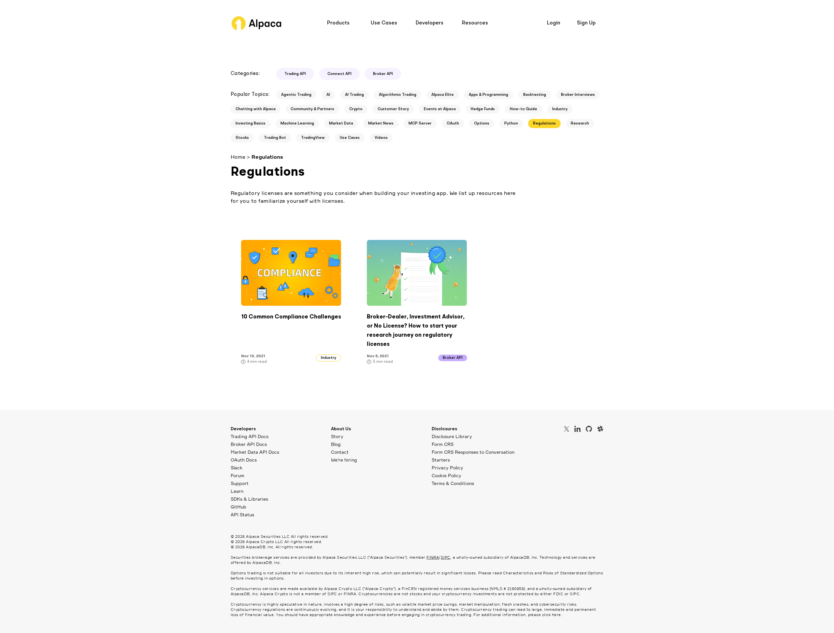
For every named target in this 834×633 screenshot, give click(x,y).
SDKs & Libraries (249, 499)
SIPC (446, 557)
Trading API (295, 74)
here (556, 614)
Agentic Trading (296, 95)
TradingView (313, 138)
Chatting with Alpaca (256, 109)
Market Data (341, 123)
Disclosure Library (452, 436)
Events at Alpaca (440, 109)
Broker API (383, 74)
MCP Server (420, 123)
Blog (336, 444)
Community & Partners (312, 109)
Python (511, 123)
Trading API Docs (249, 436)
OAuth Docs (244, 460)
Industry (560, 109)
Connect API (339, 74)
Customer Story (393, 109)
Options (481, 123)
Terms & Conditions (453, 483)
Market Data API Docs (255, 452)
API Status (242, 514)
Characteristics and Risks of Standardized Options (553, 572)
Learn (237, 491)
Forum (237, 475)
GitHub (238, 506)
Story (337, 436)
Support (240, 483)
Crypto (356, 109)
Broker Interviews (578, 95)
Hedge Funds (483, 109)
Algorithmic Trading (397, 95)
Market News (381, 123)
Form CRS (442, 444)
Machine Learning (297, 123)
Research (580, 123)
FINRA (432, 557)
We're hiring (344, 460)
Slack (236, 467)
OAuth (453, 123)
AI (328, 95)
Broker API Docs (249, 444)
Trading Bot (275, 138)
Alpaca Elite (442, 95)
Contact (340, 452)
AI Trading (354, 95)
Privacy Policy (447, 467)
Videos (381, 138)
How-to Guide (523, 109)
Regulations (544, 123)
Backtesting (534, 95)
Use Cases (350, 138)
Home (238, 157)
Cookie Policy (446, 475)
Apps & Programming (488, 95)
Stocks (242, 138)
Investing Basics (251, 123)
